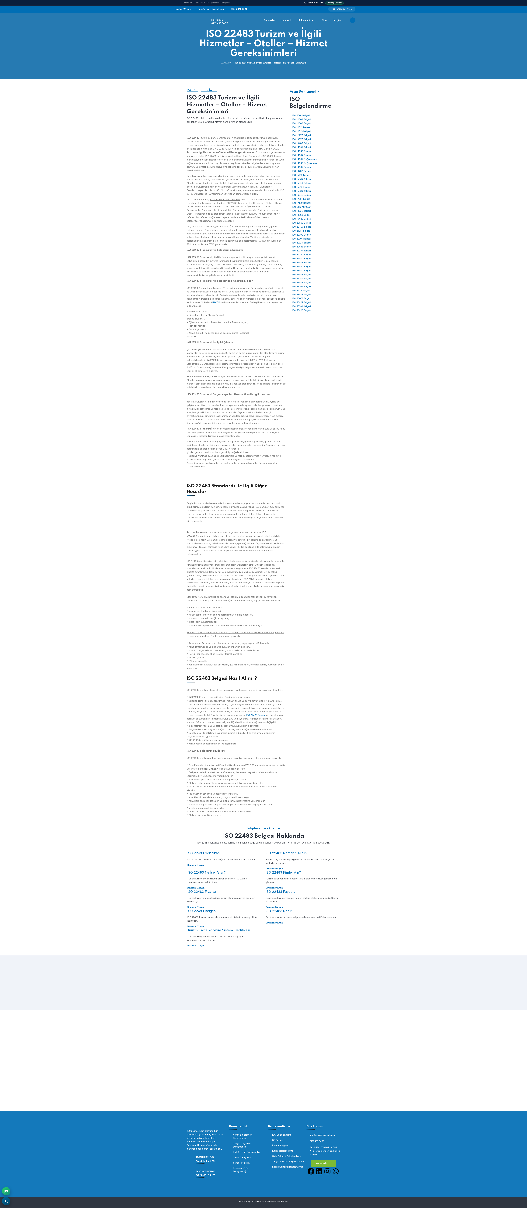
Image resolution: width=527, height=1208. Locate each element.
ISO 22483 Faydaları (281, 892)
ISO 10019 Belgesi (301, 131)
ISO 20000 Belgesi (301, 222)
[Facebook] (311, 1171)
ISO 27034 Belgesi (301, 266)
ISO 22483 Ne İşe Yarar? (206, 872)
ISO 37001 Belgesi (301, 282)
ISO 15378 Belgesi (301, 179)
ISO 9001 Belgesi (301, 115)
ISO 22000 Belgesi (301, 234)
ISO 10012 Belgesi (301, 127)
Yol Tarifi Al (322, 1164)
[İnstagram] (314, 10)
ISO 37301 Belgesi (301, 286)
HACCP (216, 302)
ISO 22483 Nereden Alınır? (286, 853)
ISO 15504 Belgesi (301, 183)
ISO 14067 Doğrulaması (304, 159)
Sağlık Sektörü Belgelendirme (287, 1166)
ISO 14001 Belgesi (301, 147)
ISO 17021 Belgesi (301, 199)
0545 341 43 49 (239, 9)
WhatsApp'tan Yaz (334, 3)
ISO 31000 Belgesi (301, 278)
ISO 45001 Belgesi (301, 298)
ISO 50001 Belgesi (301, 302)
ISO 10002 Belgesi (301, 119)
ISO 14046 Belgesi (301, 151)
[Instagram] (327, 1171)
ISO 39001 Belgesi (301, 294)
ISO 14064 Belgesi (301, 155)
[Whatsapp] (321, 10)
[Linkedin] (319, 1171)
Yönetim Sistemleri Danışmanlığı (242, 1136)
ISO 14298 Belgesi (301, 171)
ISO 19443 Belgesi (301, 218)
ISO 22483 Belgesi (255, 715)
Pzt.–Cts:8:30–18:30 (342, 9)
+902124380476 (315, 3)
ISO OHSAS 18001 (301, 206)
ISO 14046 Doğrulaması (304, 163)
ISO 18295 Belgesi (301, 210)
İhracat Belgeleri (280, 1145)
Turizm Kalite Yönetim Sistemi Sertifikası (218, 930)
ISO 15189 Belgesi (301, 175)
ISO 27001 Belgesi (301, 262)
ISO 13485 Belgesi (301, 143)
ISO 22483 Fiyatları (202, 892)
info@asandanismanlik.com (211, 9)
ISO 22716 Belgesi (301, 250)
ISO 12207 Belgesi (301, 135)
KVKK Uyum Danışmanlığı (246, 1152)
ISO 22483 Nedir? (279, 911)
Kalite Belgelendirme (282, 1150)
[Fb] (308, 10)
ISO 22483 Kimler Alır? (283, 872)
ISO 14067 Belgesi (301, 167)
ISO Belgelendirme (202, 90)
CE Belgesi (277, 1140)
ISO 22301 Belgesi (301, 238)
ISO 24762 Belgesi (301, 254)
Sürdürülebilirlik (241, 1162)
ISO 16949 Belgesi (301, 195)
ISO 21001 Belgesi (301, 230)
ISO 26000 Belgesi (301, 258)
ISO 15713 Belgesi (301, 187)
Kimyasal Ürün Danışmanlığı (240, 1170)
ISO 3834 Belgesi (301, 290)
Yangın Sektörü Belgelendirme (288, 1161)
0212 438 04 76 (219, 23)
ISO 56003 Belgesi (301, 310)
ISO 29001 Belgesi (301, 274)
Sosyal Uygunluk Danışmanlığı (242, 1145)
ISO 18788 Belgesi (301, 214)
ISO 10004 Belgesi (301, 123)
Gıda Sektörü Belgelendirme (286, 1156)
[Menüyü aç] (352, 20)
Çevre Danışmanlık (243, 1157)
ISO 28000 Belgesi (301, 270)
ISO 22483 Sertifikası (203, 853)
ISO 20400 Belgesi (301, 226)
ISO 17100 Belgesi (301, 203)
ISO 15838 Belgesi (301, 191)
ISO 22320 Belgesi (301, 242)
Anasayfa (226, 63)
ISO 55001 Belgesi (301, 306)
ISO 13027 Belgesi (301, 139)
